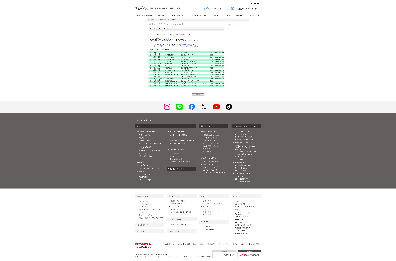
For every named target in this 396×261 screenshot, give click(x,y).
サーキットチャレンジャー (211, 138)
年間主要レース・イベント (176, 169)
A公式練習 (154, 44)
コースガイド (239, 160)
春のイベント (207, 201)
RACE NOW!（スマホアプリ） (244, 142)
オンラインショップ (209, 227)
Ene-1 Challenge (145, 180)
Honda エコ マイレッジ (177, 159)
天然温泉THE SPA (177, 209)
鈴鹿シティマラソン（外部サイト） (180, 162)
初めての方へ (254, 15)
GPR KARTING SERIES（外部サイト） (182, 140)
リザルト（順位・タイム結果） (244, 154)
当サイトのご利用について (240, 244)
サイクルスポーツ (175, 153)
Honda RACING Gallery (211, 146)
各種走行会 (174, 156)
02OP (188, 34)
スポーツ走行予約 (241, 168)
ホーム (149, 19)
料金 (236, 209)
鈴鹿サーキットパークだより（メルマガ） (151, 218)
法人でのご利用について (200, 244)
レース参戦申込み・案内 (243, 165)
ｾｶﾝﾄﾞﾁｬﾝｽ (180, 46)
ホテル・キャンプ (176, 15)
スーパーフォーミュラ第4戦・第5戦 (150, 143)
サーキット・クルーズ (209, 152)
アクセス (227, 15)
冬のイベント (207, 215)
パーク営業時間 (240, 204)
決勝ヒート (197, 46)
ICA (158, 34)
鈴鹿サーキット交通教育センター (181, 224)
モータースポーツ (217, 8)
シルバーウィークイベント (211, 209)
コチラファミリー (174, 231)
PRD (171, 34)
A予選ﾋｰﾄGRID (181, 44)
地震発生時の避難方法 (242, 228)
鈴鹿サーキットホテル (178, 201)
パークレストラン (144, 212)
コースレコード (240, 157)
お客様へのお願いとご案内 (243, 225)
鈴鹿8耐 (141, 138)
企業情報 (167, 244)
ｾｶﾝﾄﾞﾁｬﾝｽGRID (170, 46)
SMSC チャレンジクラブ (210, 162)
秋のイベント (207, 212)
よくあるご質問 (240, 231)
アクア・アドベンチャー (146, 207)
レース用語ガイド (240, 162)
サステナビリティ (177, 244)
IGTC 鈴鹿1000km (145, 156)
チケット (161, 15)
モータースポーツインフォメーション (244, 126)
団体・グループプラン (145, 215)
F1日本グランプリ (144, 135)
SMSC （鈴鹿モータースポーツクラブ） (245, 146)
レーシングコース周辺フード (244, 139)
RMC (164, 34)
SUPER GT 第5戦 (145, 140)
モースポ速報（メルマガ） (243, 182)
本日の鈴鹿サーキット (144, 15)
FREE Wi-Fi (239, 219)
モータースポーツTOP (242, 131)
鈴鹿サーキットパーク (248, 8)
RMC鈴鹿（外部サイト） (177, 143)
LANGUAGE (255, 3)
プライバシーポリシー (224, 244)
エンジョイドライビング (210, 170)
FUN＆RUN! (143, 177)
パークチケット (143, 204)
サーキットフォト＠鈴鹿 (242, 173)
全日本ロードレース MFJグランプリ (150, 151)
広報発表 (187, 244)
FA (152, 34)
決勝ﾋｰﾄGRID (189, 46)
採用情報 (212, 244)
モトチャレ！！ (174, 138)
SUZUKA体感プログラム (211, 135)
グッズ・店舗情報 (208, 229)
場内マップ (238, 222)
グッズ (215, 15)
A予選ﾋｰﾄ (154, 46)
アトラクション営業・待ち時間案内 (149, 209)
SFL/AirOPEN (180, 34)
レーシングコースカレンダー (244, 137)
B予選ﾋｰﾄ (161, 46)
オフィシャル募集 (240, 171)
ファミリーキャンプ (177, 206)
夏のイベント (207, 206)
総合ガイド (240, 15)
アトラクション (143, 201)
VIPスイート (206, 149)
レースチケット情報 (241, 134)
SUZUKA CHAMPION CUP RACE (150, 169)
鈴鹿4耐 (141, 171)
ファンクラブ (239, 176)
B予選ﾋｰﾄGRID (191, 44)
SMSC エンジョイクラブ (210, 164)
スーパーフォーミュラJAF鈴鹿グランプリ (145, 147)
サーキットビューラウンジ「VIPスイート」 (243, 213)
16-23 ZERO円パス (241, 179)
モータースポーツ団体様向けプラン (214, 173)
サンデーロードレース (146, 174)
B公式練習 (162, 44)
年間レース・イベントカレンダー (245, 207)
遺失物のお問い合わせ (242, 233)
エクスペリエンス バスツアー (212, 143)
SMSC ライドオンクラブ (210, 167)
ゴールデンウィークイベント (212, 204)
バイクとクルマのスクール (198, 15)
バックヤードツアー (209, 140)
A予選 (168, 44)
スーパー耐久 (143, 153)
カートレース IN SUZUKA (171, 19)
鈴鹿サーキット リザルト (158, 19)
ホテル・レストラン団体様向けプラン (182, 212)
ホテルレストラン (176, 204)
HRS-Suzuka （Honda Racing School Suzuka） (246, 150)
